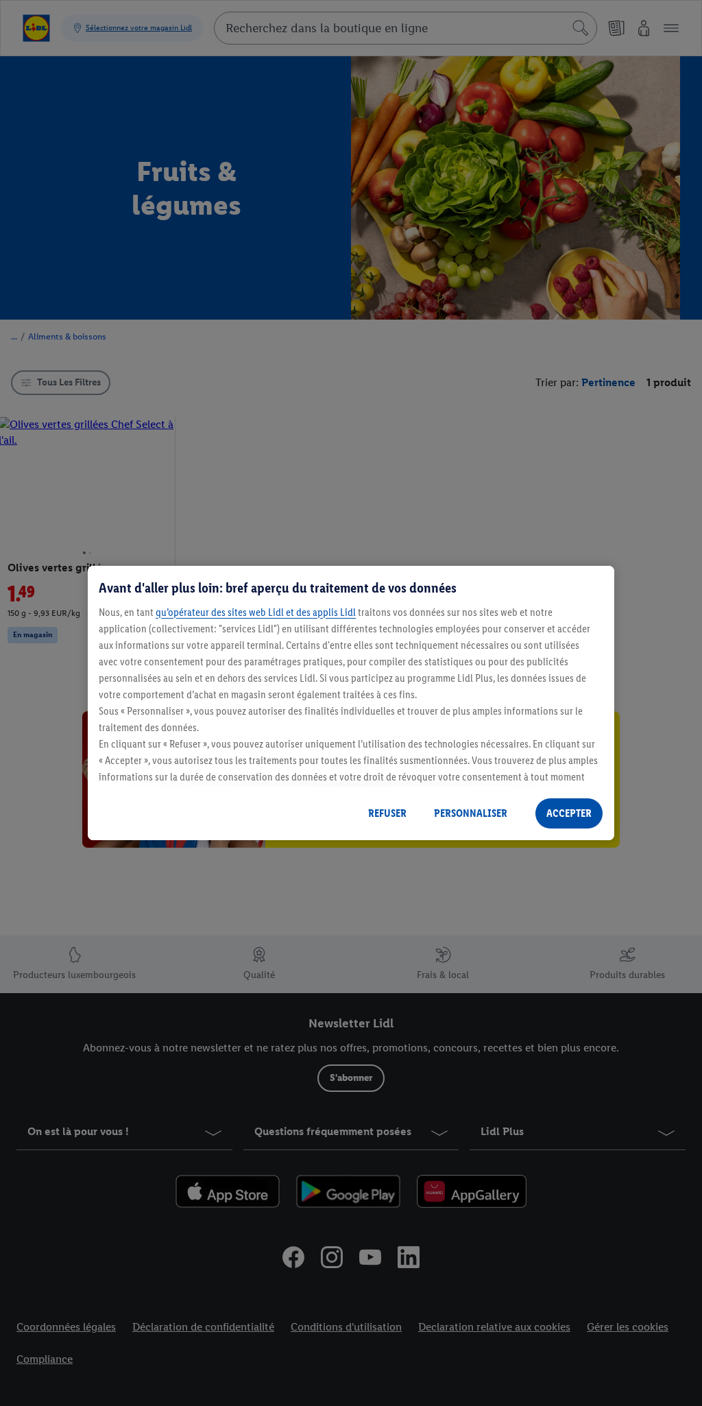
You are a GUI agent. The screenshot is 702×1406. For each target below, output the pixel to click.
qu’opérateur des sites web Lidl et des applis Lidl (256, 612)
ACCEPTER (569, 813)
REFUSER (387, 813)
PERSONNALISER (470, 813)
